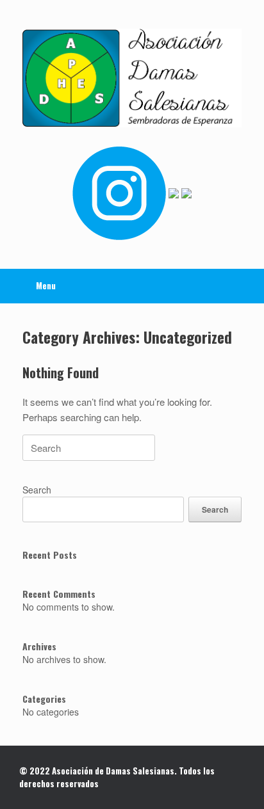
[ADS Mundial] (132, 78)
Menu (46, 285)
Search (36, 489)
